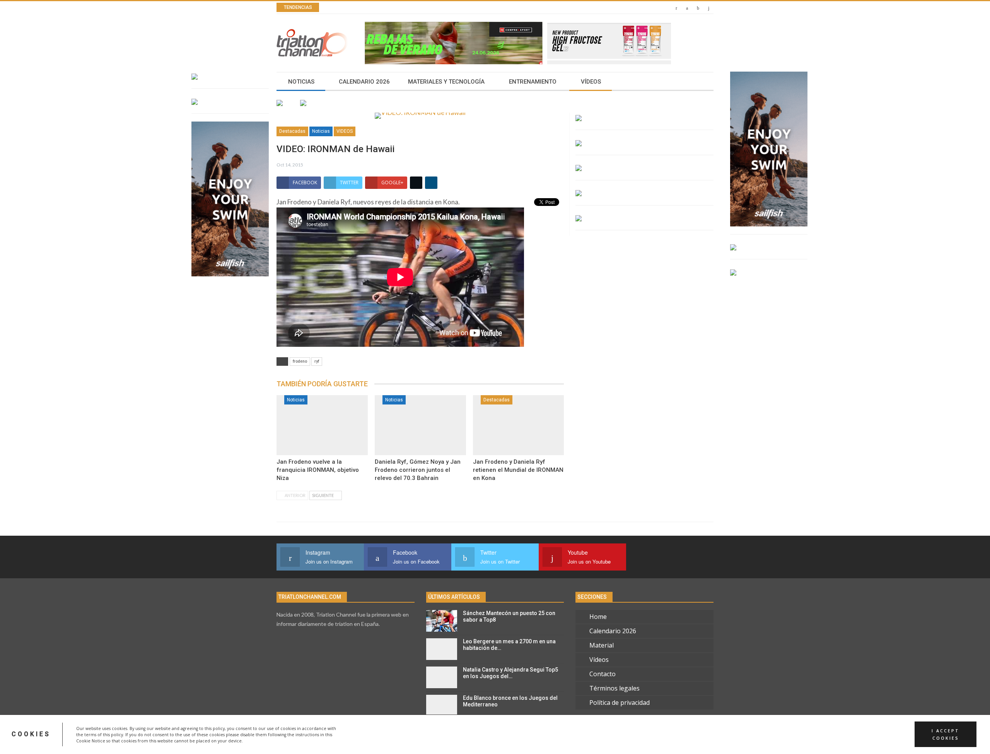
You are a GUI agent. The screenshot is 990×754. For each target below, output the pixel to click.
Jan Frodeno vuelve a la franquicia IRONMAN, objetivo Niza (318, 470)
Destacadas (292, 131)
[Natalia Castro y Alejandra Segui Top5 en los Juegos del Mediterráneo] (441, 677)
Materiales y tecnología (446, 81)
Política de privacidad (619, 702)
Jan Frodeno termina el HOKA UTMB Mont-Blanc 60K (421, 7)
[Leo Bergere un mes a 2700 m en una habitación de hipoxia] (441, 649)
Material (601, 645)
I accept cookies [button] (945, 734)
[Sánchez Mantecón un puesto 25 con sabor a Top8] (441, 621)
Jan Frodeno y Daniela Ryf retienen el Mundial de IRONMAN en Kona (518, 470)
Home (598, 616)
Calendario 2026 (364, 81)
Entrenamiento (532, 81)
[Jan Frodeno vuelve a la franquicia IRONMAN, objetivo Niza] (322, 425)
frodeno (300, 361)
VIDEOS (344, 131)
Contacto (602, 674)
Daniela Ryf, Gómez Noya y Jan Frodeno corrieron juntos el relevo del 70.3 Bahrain (418, 470)
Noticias (301, 81)
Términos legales (614, 688)
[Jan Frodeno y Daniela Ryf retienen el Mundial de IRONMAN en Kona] (518, 425)
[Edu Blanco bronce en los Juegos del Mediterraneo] (441, 705)
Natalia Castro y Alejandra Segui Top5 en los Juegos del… (510, 673)
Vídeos (591, 81)
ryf (316, 361)
